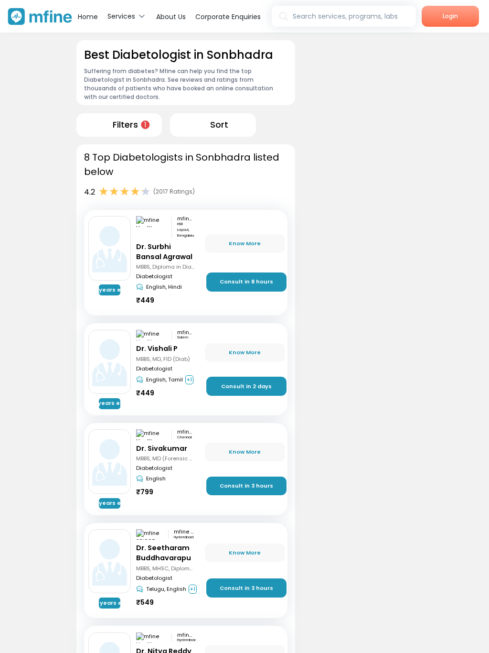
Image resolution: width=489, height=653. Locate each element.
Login (450, 16)
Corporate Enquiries (228, 17)
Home (88, 17)
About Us (171, 17)
